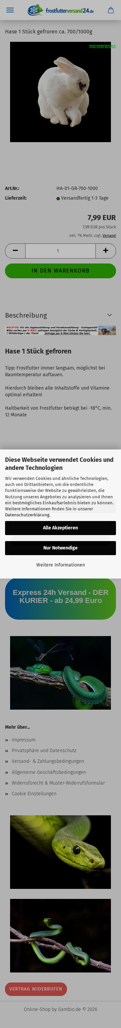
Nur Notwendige (60, 548)
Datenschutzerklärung (27, 514)
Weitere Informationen (60, 565)
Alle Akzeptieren (60, 528)
